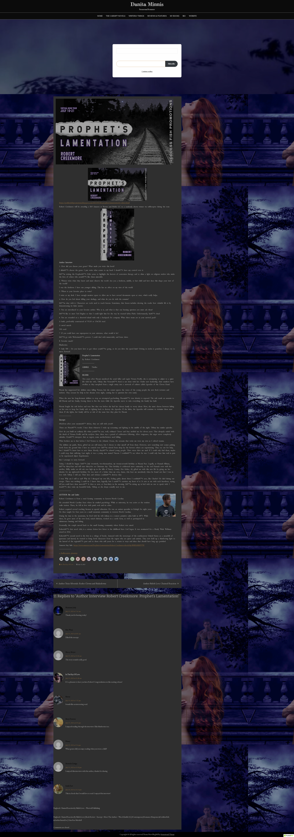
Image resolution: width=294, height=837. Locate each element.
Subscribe (171, 64)
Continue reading (147, 71)
